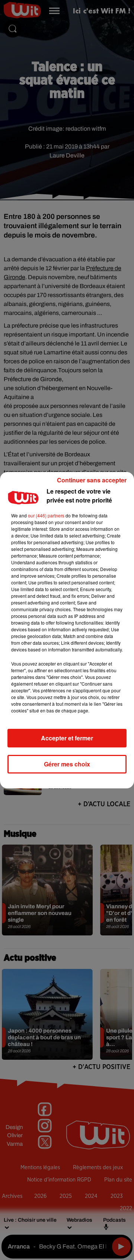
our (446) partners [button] (46, 515)
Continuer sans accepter (92, 480)
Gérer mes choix (67, 764)
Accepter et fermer (67, 738)
